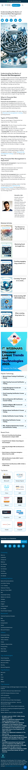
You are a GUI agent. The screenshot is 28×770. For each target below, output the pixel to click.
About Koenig (4, 90)
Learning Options (5, 96)
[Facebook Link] (6, 20)
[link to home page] (7, 5)
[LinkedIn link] (15, 20)
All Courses (15, 5)
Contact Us (3, 98)
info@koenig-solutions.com (14, 111)
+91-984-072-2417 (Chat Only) (15, 1)
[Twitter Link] (20, 20)
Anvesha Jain (6, 16)
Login (14, 116)
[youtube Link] (2, 20)
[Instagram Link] (11, 20)
